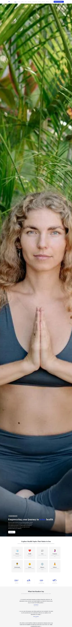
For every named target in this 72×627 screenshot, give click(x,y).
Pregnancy (29, 1)
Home (15, 1)
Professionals (34, 1)
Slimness (43, 1)
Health (22, 1)
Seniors (39, 1)
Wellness (47, 1)
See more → (12, 532)
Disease (19, 1)
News (26, 1)
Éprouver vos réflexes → (59, 1)
